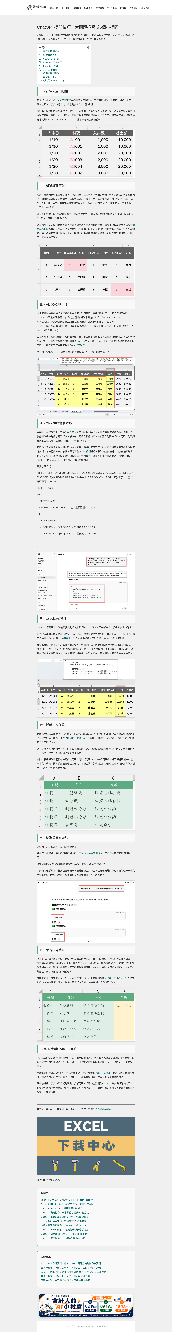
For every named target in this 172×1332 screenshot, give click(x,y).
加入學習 (145, 8)
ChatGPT (69, 432)
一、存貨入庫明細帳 (48, 51)
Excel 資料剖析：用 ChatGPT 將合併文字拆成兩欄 (67, 1204)
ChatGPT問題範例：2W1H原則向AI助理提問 (64, 1234)
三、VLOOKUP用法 (48, 59)
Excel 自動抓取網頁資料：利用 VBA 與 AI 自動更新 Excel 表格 (73, 1272)
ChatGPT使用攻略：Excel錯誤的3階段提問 (63, 1238)
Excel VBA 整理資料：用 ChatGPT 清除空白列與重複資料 (71, 1263)
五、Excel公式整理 (48, 66)
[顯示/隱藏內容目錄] (85, 47)
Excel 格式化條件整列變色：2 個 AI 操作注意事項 (67, 1200)
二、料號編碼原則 (47, 55)
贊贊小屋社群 (105, 1109)
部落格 (123, 8)
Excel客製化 (64, 638)
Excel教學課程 (77, 345)
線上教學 (88, 8)
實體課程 (100, 8)
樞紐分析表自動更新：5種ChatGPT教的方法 (64, 1225)
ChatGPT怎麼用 (102, 1073)
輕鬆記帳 (77, 8)
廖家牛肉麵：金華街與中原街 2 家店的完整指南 (65, 1280)
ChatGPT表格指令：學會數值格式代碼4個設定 (65, 1212)
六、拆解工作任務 (47, 69)
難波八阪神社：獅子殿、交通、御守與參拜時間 (65, 1276)
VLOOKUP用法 (112, 978)
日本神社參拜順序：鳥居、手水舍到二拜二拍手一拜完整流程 (72, 1268)
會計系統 (65, 8)
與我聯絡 (133, 8)
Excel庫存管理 (63, 100)
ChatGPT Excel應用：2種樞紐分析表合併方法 (65, 1229)
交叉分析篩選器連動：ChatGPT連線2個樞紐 (64, 1221)
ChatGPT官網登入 (93, 853)
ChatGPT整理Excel (77, 738)
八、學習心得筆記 (47, 77)
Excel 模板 (112, 8)
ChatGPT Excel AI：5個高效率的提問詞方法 (64, 1208)
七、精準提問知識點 (48, 73)
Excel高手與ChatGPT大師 (52, 80)
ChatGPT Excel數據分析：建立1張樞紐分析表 (65, 1217)
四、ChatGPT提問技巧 (50, 62)
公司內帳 (54, 8)
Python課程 (85, 451)
